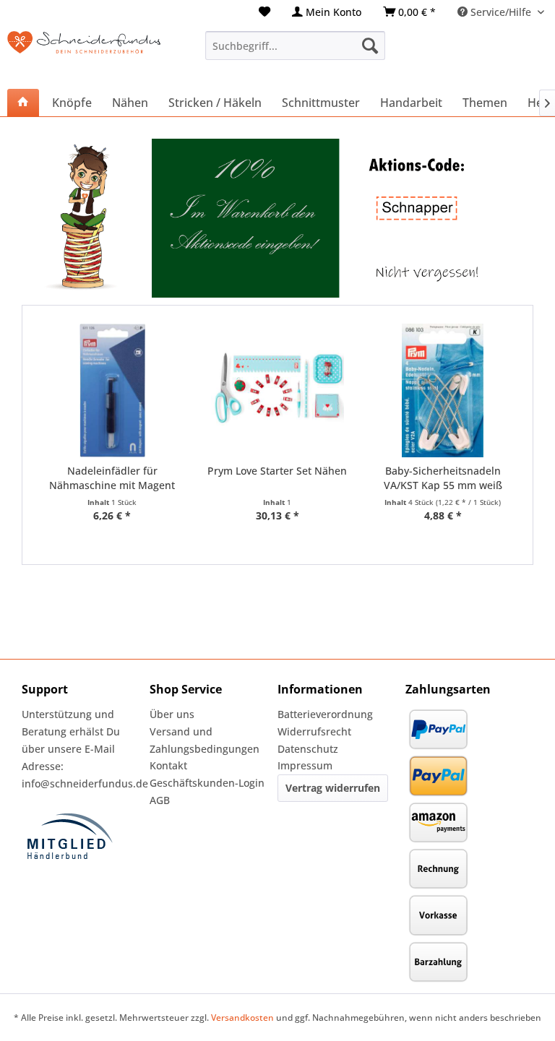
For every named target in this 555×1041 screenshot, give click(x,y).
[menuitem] (264, 12)
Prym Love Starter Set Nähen (277, 471)
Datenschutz (308, 749)
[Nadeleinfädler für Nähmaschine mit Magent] (112, 390)
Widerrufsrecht (314, 731)
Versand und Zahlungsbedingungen (204, 740)
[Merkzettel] (264, 12)
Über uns (172, 714)
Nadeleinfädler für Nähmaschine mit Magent (112, 478)
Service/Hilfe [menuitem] (501, 12)
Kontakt (168, 765)
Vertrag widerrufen (332, 788)
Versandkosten (242, 1017)
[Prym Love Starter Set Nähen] (278, 390)
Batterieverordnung (325, 714)
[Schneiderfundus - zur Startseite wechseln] (83, 52)
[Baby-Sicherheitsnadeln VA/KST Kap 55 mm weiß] (443, 390)
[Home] (23, 102)
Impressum (305, 765)
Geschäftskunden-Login (207, 783)
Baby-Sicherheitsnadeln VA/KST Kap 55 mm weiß (443, 478)
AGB (160, 800)
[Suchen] (370, 45)
